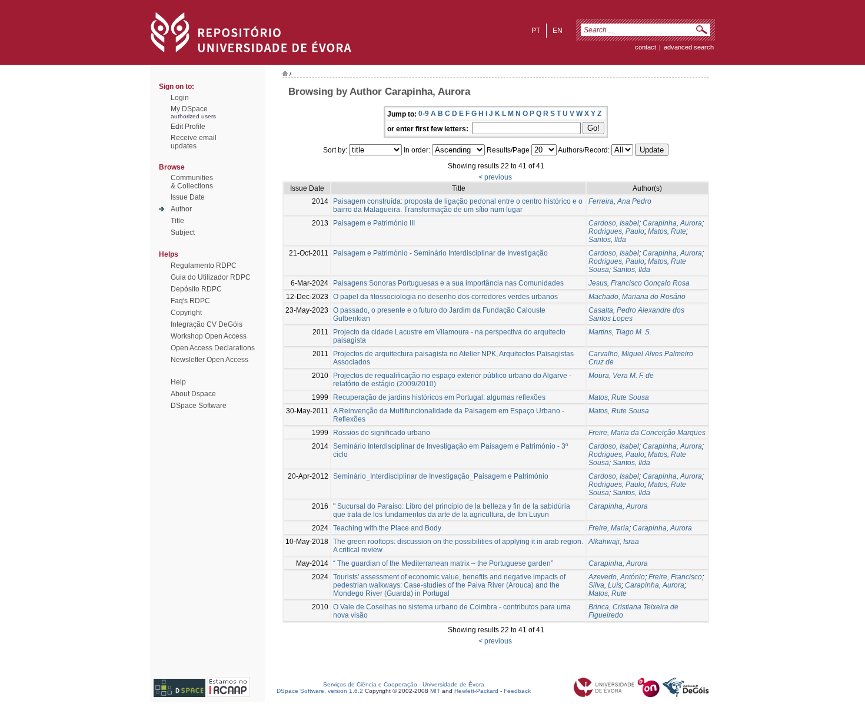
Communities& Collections (192, 182)
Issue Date (188, 197)
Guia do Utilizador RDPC (211, 277)
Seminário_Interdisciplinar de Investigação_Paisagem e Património (440, 476)
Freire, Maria (608, 528)
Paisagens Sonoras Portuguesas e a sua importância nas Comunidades (448, 283)
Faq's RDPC (190, 301)
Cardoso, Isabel (613, 223)
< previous (495, 177)
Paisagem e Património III (374, 223)
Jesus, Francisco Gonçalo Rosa (639, 283)
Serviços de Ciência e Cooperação (370, 684)
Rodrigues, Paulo (616, 231)
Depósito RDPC (196, 289)
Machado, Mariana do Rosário (637, 297)
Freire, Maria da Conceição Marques (647, 433)
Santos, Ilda (607, 239)
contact (645, 47)
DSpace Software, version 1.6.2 (320, 691)
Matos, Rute (667, 231)
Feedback (517, 691)
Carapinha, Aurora (672, 223)
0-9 (423, 114)
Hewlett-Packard (476, 691)
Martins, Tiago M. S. (619, 332)
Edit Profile (188, 126)
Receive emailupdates (194, 142)
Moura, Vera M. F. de (621, 375)
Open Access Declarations (213, 348)
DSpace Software (199, 406)
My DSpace (189, 109)
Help (178, 382)
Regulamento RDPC (204, 265)
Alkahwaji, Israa (613, 541)
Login (180, 98)
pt (535, 30)
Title (177, 221)
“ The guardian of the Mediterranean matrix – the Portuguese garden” (443, 563)
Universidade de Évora (453, 684)
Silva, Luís (604, 585)
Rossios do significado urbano (381, 433)
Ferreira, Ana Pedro (619, 201)
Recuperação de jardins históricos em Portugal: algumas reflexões (439, 397)
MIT (435, 691)
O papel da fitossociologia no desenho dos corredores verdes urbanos (445, 297)
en (558, 30)
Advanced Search (689, 47)
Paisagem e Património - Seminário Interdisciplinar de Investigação (440, 253)
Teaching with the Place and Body (387, 528)
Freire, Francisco (675, 577)
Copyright (186, 312)
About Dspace (193, 394)
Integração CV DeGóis (206, 324)
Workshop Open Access (209, 336)
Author (181, 209)
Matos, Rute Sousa (618, 397)
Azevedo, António (616, 577)
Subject (183, 232)
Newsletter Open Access (209, 360)
